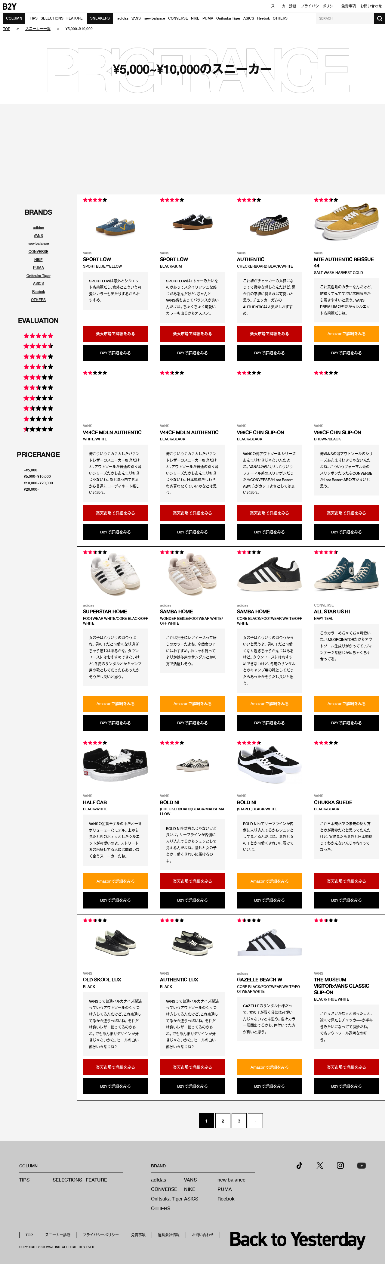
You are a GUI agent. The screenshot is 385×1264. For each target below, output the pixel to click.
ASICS (248, 18)
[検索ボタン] (379, 18)
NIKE (195, 18)
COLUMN (14, 18)
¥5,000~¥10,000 (37, 476)
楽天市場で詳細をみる (115, 333)
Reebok (263, 18)
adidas (122, 18)
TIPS (34, 18)
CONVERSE (178, 18)
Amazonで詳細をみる (347, 333)
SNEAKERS (100, 18)
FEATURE (74, 18)
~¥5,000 (30, 470)
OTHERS (280, 18)
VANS (136, 18)
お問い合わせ (371, 6)
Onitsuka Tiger (228, 18)
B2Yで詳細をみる (115, 352)
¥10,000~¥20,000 (38, 483)
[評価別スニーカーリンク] (38, 337)
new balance (154, 18)
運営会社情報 (169, 1235)
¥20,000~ (31, 489)
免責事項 (348, 6)
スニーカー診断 (283, 6)
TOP (29, 1235)
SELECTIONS (52, 18)
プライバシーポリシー (319, 6)
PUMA (207, 18)
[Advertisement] (192, 149)
